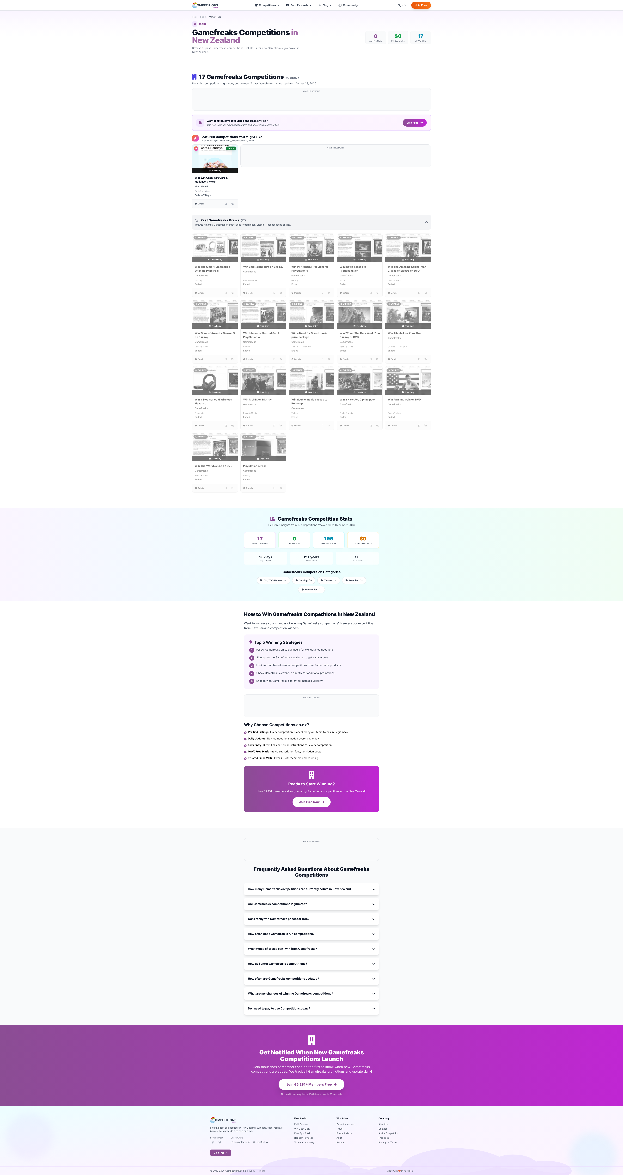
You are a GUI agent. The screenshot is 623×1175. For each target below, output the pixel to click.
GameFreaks (201, 275)
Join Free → (220, 1152)
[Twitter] (219, 1143)
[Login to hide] (232, 203)
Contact (383, 1128)
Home (194, 17)
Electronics (200, 413)
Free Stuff (306, 346)
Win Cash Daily (302, 1128)
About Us (383, 1124)
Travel (339, 1128)
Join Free (421, 5)
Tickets (343, 280)
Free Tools (384, 1137)
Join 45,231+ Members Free (309, 1084)
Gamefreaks (249, 271)
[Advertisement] (311, 101)
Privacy (382, 1142)
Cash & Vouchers (202, 191)
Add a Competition (388, 1133)
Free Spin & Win (302, 1133)
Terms (393, 1142)
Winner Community (304, 1142)
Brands (203, 17)
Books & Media (250, 280)
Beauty (340, 1142)
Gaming (198, 280)
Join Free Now (309, 802)
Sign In (402, 5)
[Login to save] (226, 203)
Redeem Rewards (303, 1137)
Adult (339, 1137)
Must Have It (202, 186)
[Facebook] (212, 1143)
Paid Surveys (301, 1124)
